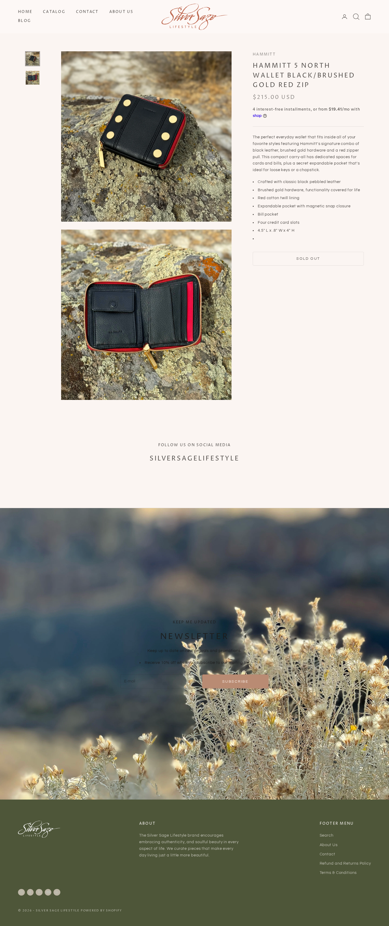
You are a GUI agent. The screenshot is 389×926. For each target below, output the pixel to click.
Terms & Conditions (338, 873)
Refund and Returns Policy (345, 863)
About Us (121, 12)
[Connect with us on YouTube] (48, 892)
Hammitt (264, 54)
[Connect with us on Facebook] (30, 892)
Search (326, 835)
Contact (87, 12)
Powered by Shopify (101, 911)
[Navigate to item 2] (32, 77)
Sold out (308, 259)
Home (25, 12)
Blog (24, 21)
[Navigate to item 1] (32, 58)
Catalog (54, 12)
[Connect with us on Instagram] (21, 892)
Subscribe (235, 681)
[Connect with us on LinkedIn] (57, 892)
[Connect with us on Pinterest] (39, 892)
